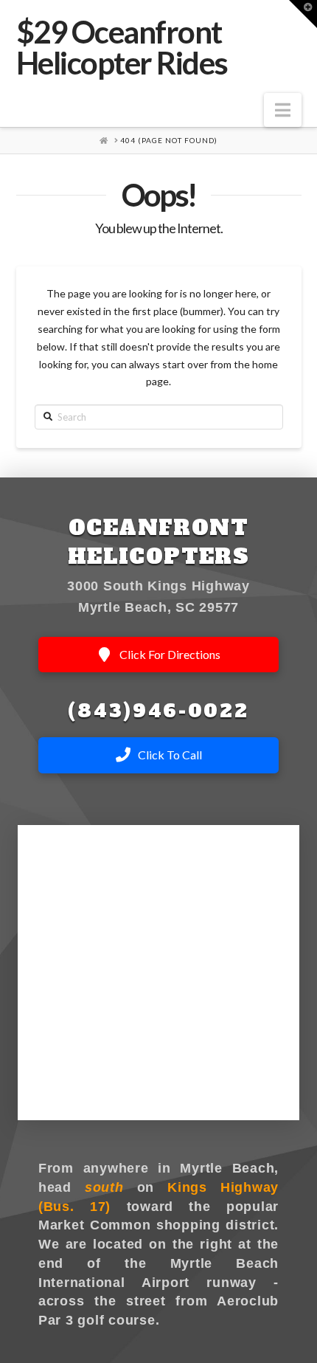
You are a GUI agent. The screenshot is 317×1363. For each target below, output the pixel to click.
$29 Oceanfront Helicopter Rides (122, 47)
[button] (283, 110)
